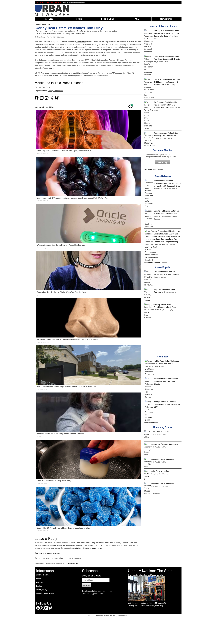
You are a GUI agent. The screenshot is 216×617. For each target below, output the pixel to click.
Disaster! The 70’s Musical (162, 459)
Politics (78, 18)
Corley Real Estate (50, 44)
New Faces (162, 356)
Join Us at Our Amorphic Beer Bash (48, 2)
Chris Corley (41, 37)
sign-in (62, 558)
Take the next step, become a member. (97, 591)
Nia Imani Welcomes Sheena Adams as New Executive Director (166, 381)
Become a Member (163, 150)
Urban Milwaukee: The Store (150, 570)
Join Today (162, 162)
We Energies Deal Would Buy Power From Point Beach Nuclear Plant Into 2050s (166, 105)
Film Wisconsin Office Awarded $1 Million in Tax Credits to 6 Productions (167, 82)
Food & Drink (107, 18)
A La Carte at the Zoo (160, 431)
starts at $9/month (83, 548)
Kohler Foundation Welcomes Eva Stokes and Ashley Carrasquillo (166, 363)
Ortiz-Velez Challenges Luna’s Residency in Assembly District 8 (167, 59)
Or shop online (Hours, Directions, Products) (145, 605)
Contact (39, 586)
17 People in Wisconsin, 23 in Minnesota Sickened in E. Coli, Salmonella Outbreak (167, 33)
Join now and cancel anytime (47, 553)
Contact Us (73, 563)
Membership (166, 18)
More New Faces (151, 422)
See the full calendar (152, 493)
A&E (137, 18)
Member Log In (82, 2)
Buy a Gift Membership (154, 169)
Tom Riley (81, 41)
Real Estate (49, 18)
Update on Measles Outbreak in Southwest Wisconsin (166, 212)
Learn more (96, 548)
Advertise (40, 582)
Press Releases (162, 176)
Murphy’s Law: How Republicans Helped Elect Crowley (165, 307)
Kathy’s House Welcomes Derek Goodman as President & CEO (167, 404)
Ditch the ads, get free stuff (92, 593)
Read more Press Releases (155, 262)
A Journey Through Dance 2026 (164, 444)
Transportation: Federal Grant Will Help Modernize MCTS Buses (166, 135)
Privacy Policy (41, 589)
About (38, 578)
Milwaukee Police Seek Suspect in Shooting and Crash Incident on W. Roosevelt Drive (167, 183)
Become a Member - (70, 2)
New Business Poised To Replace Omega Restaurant (165, 273)
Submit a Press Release (45, 593)
